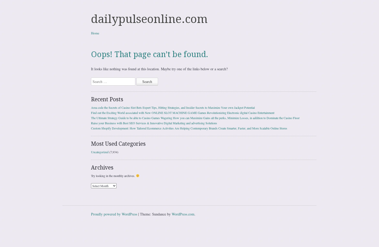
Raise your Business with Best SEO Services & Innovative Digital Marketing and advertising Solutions (154, 123)
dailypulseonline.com (149, 19)
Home (95, 33)
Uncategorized (100, 152)
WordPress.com (183, 214)
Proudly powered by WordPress (114, 214)
